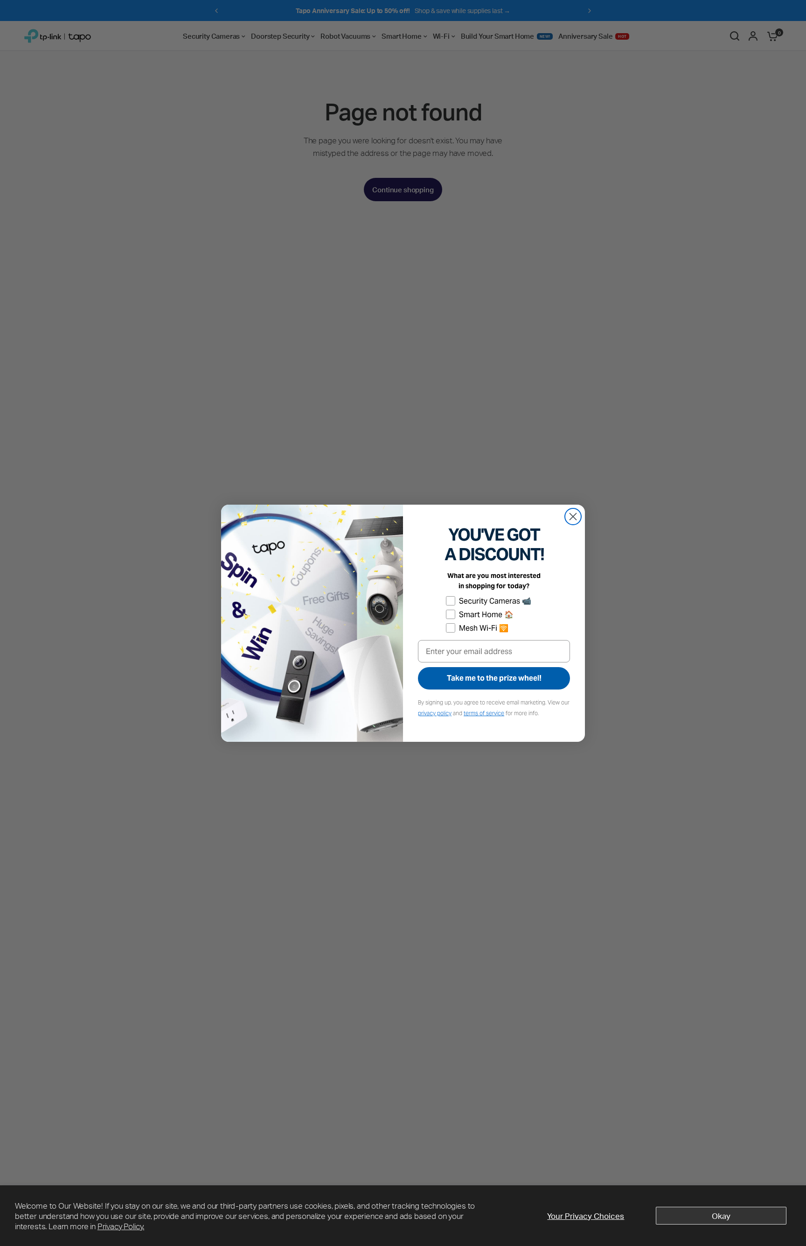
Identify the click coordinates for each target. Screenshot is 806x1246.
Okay (721, 1216)
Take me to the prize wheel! (494, 678)
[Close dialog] (573, 516)
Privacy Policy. (120, 1226)
